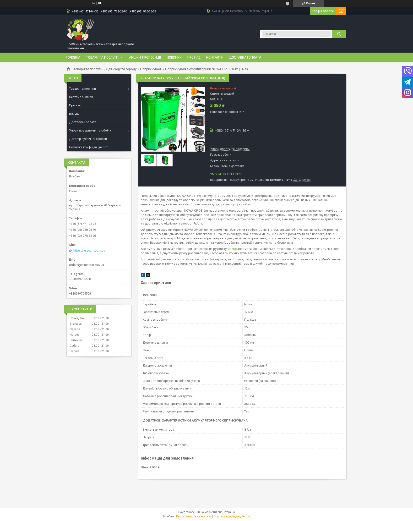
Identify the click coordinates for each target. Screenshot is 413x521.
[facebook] (143, 276)
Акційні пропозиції (145, 57)
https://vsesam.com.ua (89, 250)
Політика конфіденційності (89, 147)
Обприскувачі (151, 69)
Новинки (174, 57)
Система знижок (81, 97)
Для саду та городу (121, 69)
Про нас (194, 57)
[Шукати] (339, 34)
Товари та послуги (102, 57)
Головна (73, 57)
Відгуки (74, 113)
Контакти (214, 57)
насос (232, 249)
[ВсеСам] (80, 29)
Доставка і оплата (245, 57)
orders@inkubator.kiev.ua (86, 265)
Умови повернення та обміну (90, 130)
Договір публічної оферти (88, 139)
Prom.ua (229, 512)
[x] (148, 276)
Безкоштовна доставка (227, 166)
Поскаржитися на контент (193, 516)
